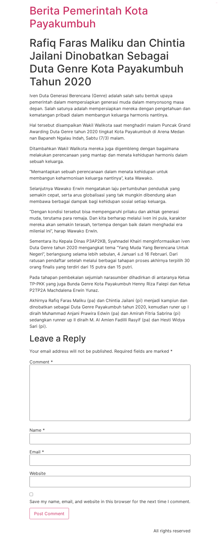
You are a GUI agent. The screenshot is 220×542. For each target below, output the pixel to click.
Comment (41, 362)
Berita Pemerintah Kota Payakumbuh (89, 17)
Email (37, 452)
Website (38, 473)
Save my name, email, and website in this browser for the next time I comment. (110, 501)
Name (37, 430)
